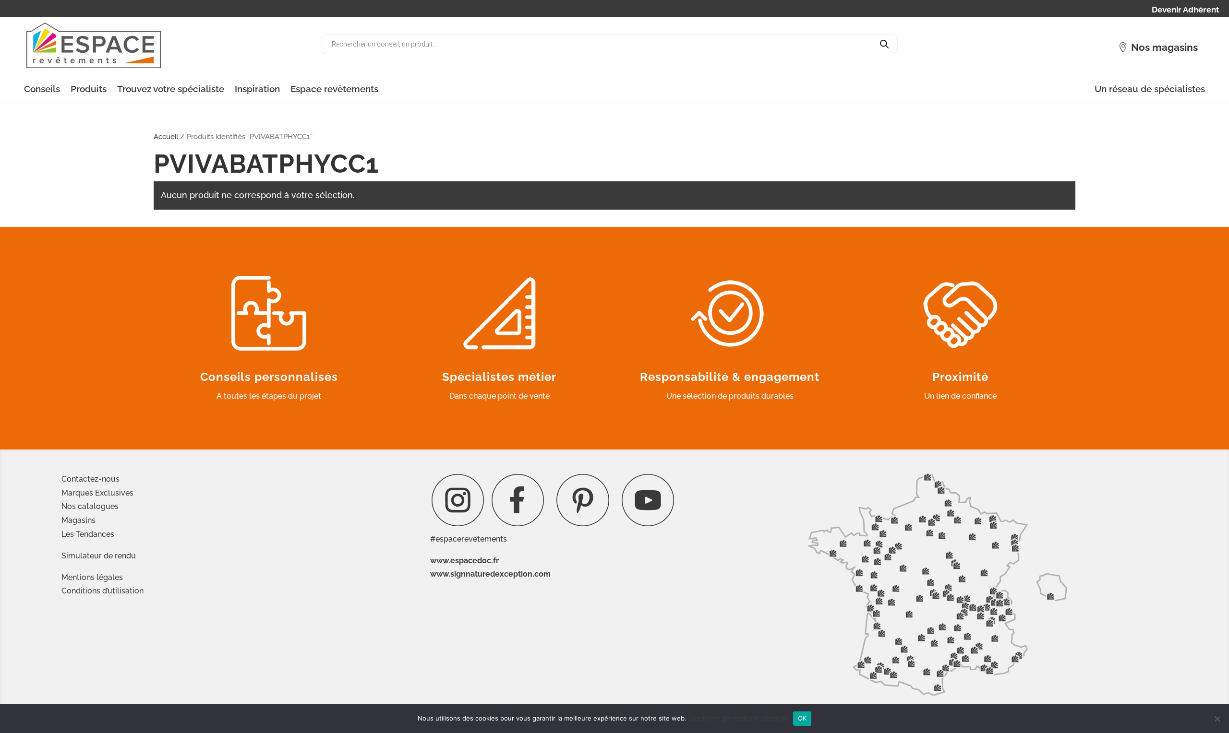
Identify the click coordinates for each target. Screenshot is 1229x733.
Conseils (42, 88)
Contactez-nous (90, 479)
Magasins (78, 520)
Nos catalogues (90, 506)
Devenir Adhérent (1185, 10)
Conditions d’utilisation (102, 590)
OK (802, 718)
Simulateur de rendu (98, 555)
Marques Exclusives (97, 492)
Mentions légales (92, 577)
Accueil (166, 136)
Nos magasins (1164, 47)
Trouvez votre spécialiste (170, 88)
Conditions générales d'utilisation (738, 718)
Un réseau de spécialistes (1150, 88)
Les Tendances (87, 534)
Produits (89, 88)
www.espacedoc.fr (464, 560)
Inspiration (257, 88)
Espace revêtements (334, 88)
